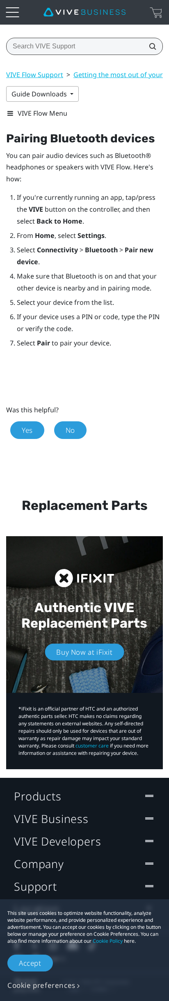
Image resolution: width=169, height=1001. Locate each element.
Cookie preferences (41, 985)
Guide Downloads (40, 93)
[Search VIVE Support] (150, 46)
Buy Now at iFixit (84, 652)
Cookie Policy (108, 940)
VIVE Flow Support (34, 74)
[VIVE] (84, 12)
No (70, 430)
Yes (27, 430)
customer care (92, 745)
